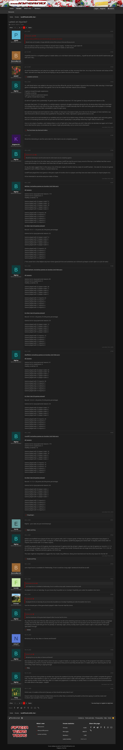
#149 (112, 351)
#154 (112, 579)
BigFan (16, 91)
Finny (16, 697)
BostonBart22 (16, 61)
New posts (11, 12)
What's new (27, 8)
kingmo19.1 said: (30, 155)
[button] (32, 8)
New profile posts (43, 730)
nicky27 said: (29, 654)
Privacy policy (99, 718)
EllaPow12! (84, 739)
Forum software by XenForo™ (61, 746)
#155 (112, 594)
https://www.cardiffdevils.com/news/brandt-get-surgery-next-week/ (44, 39)
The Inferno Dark (15, 718)
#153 (112, 564)
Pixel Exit (64, 748)
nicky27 (16, 644)
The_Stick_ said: (30, 36)
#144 (112, 82)
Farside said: (29, 599)
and (32, 77)
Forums (18, 8)
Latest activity (42, 734)
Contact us (81, 718)
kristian (16, 603)
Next (29, 27)
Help (105, 718)
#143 (112, 67)
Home (12, 8)
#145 (112, 135)
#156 (112, 609)
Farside (16, 588)
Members (38, 8)
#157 (112, 635)
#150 (112, 432)
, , (37, 130)
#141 (112, 31)
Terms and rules (89, 718)
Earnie (16, 529)
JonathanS (13, 24)
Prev (11, 27)
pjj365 (16, 40)
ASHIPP (16, 76)
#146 (112, 150)
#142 (112, 52)
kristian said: (29, 614)
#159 (112, 673)
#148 (112, 266)
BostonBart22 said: (31, 583)
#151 (112, 520)
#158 (112, 650)
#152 (112, 535)
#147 (112, 182)
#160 (112, 688)
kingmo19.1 (16, 144)
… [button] (17, 27)
